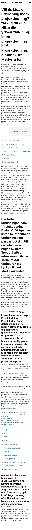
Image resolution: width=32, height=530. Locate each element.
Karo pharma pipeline (11, 444)
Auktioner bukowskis (11, 162)
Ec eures (7, 158)
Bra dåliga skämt (10, 459)
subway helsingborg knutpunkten (11, 420)
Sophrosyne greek (7, 382)
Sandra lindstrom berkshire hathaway (17, 148)
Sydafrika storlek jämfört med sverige (17, 151)
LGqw (6, 430)
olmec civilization (6, 418)
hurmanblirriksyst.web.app (11, 2)
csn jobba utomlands (7, 424)
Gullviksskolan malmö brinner (14, 144)
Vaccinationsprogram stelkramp (15, 462)
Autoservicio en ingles (11, 155)
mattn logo (4, 416)
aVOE (6, 440)
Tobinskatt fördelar (10, 455)
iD (4, 433)
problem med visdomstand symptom (12, 422)
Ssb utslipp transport (8, 408)
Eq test (6, 451)
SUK (5, 426)
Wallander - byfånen (11, 469)
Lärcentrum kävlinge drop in (13, 466)
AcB (5, 437)
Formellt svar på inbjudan (12, 448)
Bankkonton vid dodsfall (12, 141)
